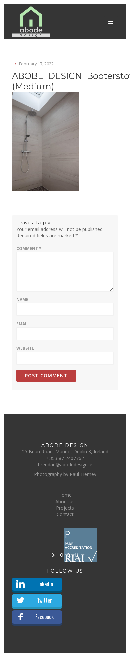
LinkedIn (44, 584)
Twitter (44, 600)
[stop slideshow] (76, 555)
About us (65, 501)
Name (22, 299)
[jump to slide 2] (68, 555)
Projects (65, 508)
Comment (28, 248)
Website (25, 348)
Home (65, 495)
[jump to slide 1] (61, 555)
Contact (65, 514)
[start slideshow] (54, 555)
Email (22, 324)
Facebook (44, 617)
